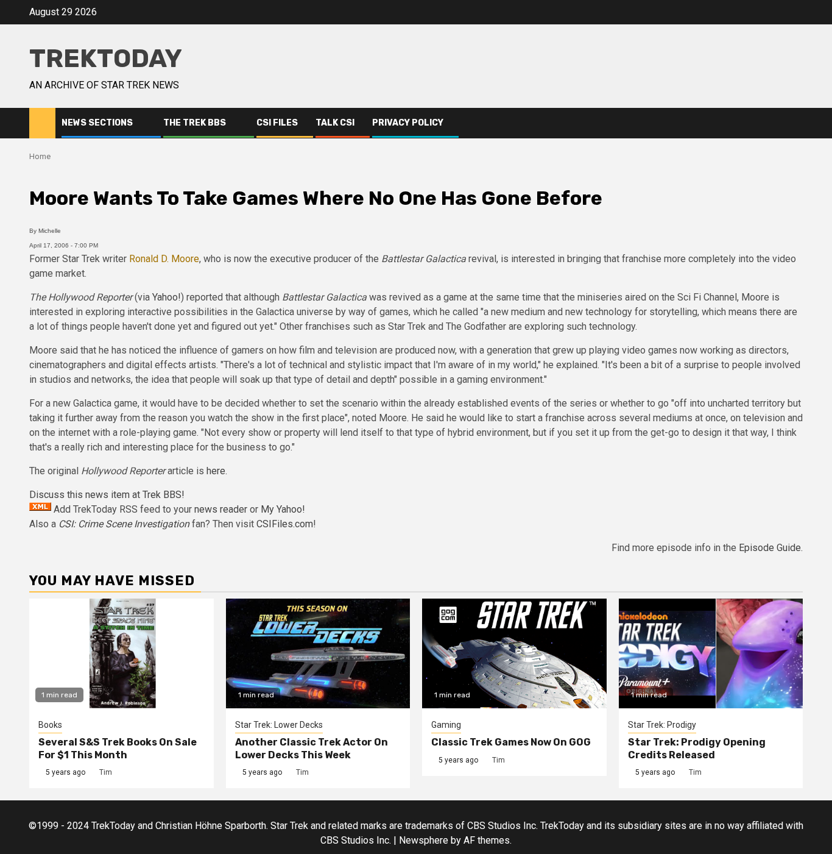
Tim (105, 772)
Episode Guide (770, 547)
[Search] (794, 123)
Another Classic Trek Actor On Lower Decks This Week (311, 748)
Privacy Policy (407, 123)
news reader (220, 509)
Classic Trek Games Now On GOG (511, 742)
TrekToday (105, 58)
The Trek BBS (194, 123)
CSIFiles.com (284, 524)
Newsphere (423, 840)
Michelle (49, 230)
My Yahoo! (283, 509)
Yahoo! (166, 297)
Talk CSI (335, 123)
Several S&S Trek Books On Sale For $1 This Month (117, 748)
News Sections (97, 123)
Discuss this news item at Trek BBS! (107, 494)
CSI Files (277, 123)
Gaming (446, 725)
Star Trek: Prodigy (662, 725)
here (215, 471)
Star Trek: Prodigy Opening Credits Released (697, 748)
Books (50, 725)
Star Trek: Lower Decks (279, 725)
